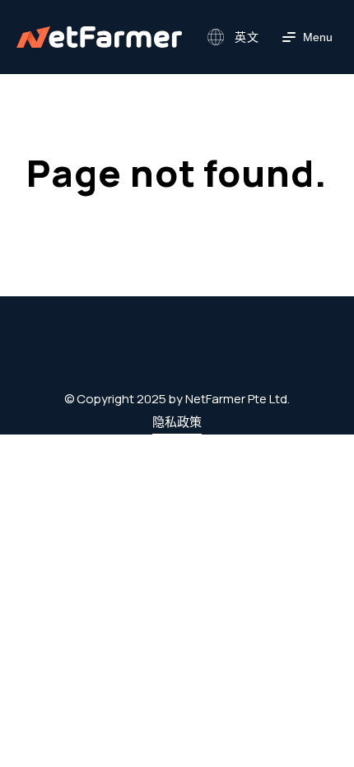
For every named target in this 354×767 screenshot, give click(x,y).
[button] (230, 37)
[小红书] (199, 359)
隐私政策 (177, 421)
